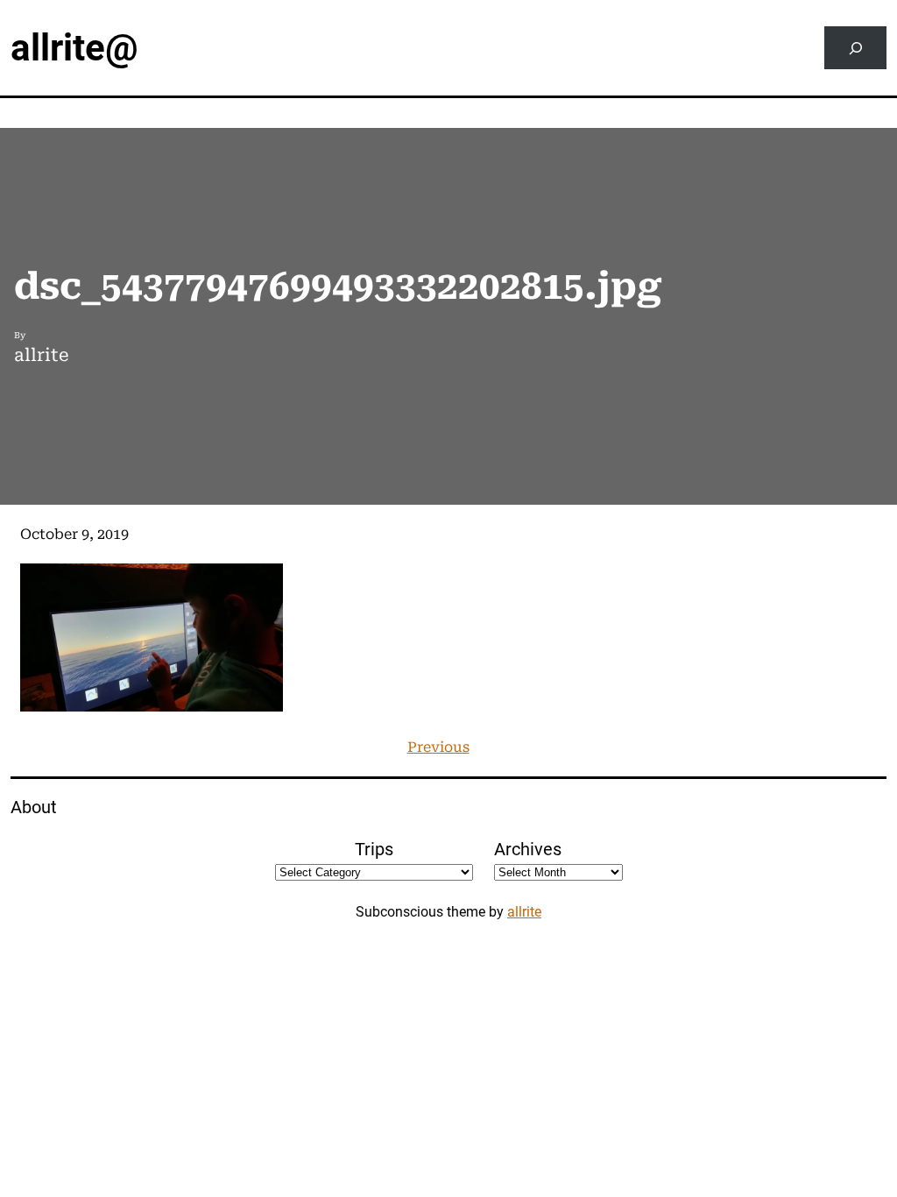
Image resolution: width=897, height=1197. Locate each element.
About (34, 807)
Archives (528, 849)
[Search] (855, 47)
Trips (374, 849)
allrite (524, 911)
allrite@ (74, 47)
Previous (438, 747)
